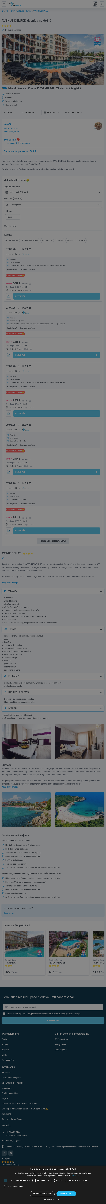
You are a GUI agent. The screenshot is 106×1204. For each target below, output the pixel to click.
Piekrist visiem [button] (66, 1194)
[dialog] (53, 1185)
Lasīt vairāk (75, 1176)
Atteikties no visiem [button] (42, 1194)
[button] (53, 1199)
